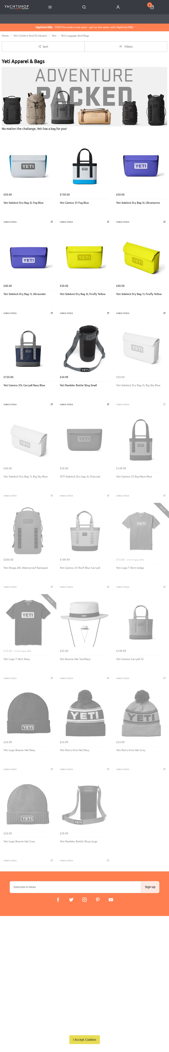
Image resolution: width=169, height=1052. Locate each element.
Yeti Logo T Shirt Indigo (130, 568)
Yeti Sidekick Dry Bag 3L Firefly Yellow (82, 294)
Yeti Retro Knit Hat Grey (130, 750)
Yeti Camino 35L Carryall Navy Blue (24, 385)
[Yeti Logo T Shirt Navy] (28, 622)
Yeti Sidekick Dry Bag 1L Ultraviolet (25, 294)
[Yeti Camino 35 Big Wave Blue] (140, 439)
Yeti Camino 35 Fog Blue (74, 203)
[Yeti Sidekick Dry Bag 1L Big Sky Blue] (28, 439)
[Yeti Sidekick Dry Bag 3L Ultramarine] (140, 166)
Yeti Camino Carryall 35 (130, 659)
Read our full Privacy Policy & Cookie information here (84, 1029)
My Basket (68, 949)
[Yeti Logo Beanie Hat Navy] (28, 713)
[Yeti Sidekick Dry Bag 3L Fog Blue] (28, 166)
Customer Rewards (73, 955)
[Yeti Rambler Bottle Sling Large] (84, 804)
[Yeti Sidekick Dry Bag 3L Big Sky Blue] (140, 348)
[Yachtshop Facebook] (58, 900)
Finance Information (22, 955)
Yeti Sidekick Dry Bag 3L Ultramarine (138, 203)
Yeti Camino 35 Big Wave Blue (134, 476)
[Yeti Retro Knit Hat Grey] (140, 713)
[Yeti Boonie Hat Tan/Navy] (84, 622)
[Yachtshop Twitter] (71, 900)
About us (67, 943)
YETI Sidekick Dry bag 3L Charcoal (80, 476)
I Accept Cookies (84, 1040)
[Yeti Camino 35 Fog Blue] (84, 166)
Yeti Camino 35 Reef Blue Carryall (80, 568)
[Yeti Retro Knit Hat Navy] (84, 713)
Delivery (15, 943)
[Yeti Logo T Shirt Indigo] (140, 531)
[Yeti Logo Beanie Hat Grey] (28, 804)
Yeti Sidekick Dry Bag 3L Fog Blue (24, 203)
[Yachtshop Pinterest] (98, 900)
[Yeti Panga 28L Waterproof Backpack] (28, 531)
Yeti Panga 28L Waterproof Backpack (26, 568)
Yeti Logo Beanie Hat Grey (19, 841)
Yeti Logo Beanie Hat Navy (19, 750)
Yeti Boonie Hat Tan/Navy (75, 659)
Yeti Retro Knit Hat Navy (74, 750)
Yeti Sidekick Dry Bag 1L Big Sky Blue (26, 476)
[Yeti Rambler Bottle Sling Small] (84, 348)
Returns (15, 960)
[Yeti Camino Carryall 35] (140, 622)
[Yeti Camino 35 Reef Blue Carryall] (84, 531)
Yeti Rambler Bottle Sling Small (78, 385)
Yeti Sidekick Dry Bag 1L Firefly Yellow (139, 294)
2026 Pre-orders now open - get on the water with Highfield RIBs (84, 27)
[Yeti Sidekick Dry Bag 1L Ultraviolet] (28, 257)
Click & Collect (19, 949)
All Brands (68, 960)
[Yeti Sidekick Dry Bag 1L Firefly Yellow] (140, 257)
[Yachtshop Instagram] (84, 900)
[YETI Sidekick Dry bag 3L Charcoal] (84, 439)
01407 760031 (21, 1010)
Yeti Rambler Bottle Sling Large (78, 841)
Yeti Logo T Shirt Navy (17, 659)
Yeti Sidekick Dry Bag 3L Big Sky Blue (138, 385)
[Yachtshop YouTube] (111, 900)
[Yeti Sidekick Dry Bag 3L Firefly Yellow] (84, 257)
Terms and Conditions (23, 966)
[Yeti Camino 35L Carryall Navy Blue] (28, 348)
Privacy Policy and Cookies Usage (31, 972)
